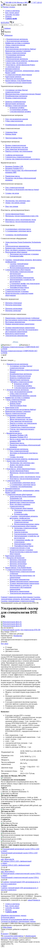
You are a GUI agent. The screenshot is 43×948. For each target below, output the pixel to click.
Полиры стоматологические (15, 98)
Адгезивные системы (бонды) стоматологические (16, 91)
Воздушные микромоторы (15, 322)
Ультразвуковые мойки (18, 285)
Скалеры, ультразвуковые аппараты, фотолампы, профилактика (24, 517)
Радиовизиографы (16, 256)
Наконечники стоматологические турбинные (22, 318)
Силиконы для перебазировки (16, 235)
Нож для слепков (11, 206)
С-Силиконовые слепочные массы (18, 231)
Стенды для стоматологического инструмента (22, 159)
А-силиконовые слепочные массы (18, 229)
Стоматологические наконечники (19, 569)
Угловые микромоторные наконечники (20, 328)
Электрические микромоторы (16, 335)
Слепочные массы (13, 481)
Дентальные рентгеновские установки (24, 254)
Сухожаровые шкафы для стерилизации (25, 283)
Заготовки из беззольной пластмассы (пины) (22, 189)
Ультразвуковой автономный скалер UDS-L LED (19, 853)
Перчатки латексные (13, 310)
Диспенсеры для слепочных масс (17, 201)
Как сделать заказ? (12, 13)
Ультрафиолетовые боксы (19, 287)
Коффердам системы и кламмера (17, 398)
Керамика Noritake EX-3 (14, 168)
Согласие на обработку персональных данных (18, 921)
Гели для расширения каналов (16, 119)
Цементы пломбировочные (15, 102)
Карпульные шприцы (13, 556)
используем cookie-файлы (13, 936)
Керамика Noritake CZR (14, 166)
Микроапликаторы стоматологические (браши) (23, 94)
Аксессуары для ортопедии (17, 461)
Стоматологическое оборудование (19, 494)
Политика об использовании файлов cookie (17, 919)
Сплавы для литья (12, 193)
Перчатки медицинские (15, 558)
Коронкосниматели (12, 488)
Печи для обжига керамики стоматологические (23, 250)
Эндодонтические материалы (18, 390)
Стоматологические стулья (15, 289)
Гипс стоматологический (14, 187)
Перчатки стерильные (13, 303)
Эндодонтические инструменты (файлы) (20, 409)
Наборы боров (10, 134)
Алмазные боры (11, 132)
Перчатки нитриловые (13, 308)
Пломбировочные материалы (16, 96)
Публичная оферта (8, 917)
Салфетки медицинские (14, 155)
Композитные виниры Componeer (18, 411)
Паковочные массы (12, 176)
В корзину (5, 934)
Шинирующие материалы (15, 104)
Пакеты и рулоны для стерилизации (18, 151)
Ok (3, 946)
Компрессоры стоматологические (18, 248)
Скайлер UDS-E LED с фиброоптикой (15, 865)
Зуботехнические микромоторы (17, 246)
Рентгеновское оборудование (16, 252)
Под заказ (4, 643)
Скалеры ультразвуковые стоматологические (19, 265)
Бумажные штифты (17, 107)
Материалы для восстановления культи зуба (21, 216)
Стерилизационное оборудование (18, 270)
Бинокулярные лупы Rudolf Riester (18, 567)
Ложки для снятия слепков (15, 203)
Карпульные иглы (12, 407)
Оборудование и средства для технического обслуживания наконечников (21, 331)
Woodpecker (17, 636)
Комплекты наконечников (15, 333)
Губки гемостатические (14, 121)
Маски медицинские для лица (16, 147)
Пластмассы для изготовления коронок (20, 221)
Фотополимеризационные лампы (22, 268)
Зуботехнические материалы (17, 449)
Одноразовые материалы (16, 415)
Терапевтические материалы (17, 364)
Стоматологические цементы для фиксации (21, 459)
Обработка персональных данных (13, 915)
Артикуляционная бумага (14, 214)
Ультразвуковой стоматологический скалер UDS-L (20, 877)
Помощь (8, 16)
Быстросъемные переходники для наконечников (23, 320)
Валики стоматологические (15, 145)
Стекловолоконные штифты (20, 111)
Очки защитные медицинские (16, 149)
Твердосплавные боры (13, 138)
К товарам (13, 934)
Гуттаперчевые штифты (19, 109)
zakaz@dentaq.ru (34, 900)
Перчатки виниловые (13, 305)
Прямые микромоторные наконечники (19, 324)
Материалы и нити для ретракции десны (20, 220)
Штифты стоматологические (16, 106)
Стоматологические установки (17, 291)
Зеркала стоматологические (15, 413)
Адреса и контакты (12, 11)
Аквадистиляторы (16, 276)
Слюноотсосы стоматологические (18, 157)
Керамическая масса (14, 433)
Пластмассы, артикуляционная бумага (21, 469)
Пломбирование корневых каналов (18, 125)
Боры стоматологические (16, 399)
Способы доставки (12, 14)
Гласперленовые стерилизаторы (22, 277)
